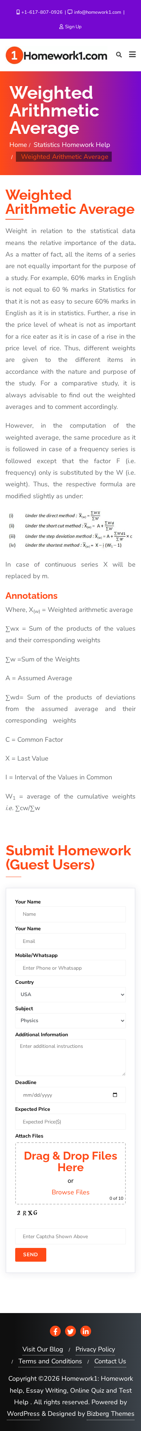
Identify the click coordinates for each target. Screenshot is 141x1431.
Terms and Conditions (50, 1361)
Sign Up (73, 27)
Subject (24, 1008)
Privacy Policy (95, 1349)
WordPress (23, 1413)
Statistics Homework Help (72, 144)
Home (18, 144)
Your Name (28, 901)
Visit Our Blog (42, 1349)
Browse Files (71, 1192)
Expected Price (32, 1109)
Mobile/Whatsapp (36, 955)
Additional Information (41, 1034)
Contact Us (110, 1361)
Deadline (26, 1082)
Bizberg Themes (110, 1413)
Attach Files (29, 1135)
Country (24, 982)
